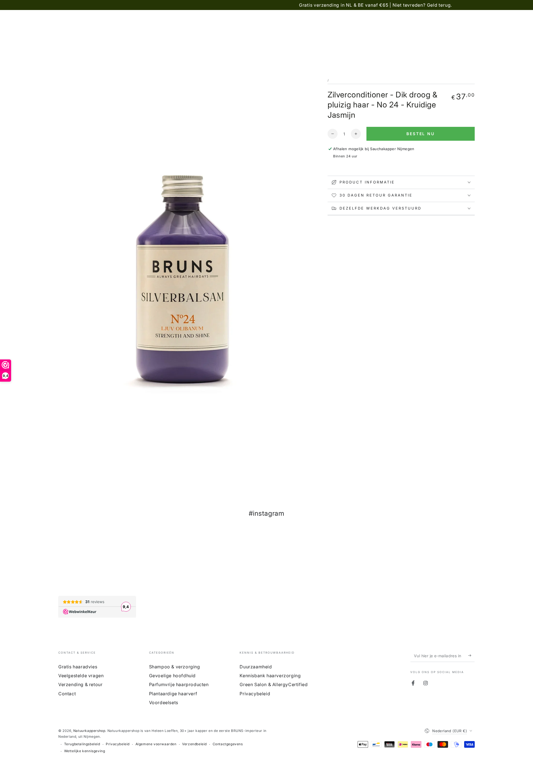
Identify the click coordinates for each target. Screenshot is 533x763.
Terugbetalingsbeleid (82, 744)
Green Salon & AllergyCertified (274, 684)
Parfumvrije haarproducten (179, 684)
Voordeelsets (163, 702)
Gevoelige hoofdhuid (172, 675)
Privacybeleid (255, 693)
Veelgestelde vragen (81, 675)
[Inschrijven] (471, 655)
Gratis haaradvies (77, 666)
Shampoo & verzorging (174, 666)
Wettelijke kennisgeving (84, 751)
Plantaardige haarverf (173, 693)
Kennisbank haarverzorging (270, 675)
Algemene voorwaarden (156, 744)
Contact (67, 693)
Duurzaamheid (256, 666)
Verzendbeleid (194, 744)
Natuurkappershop (89, 731)
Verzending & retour (80, 684)
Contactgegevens (228, 744)
